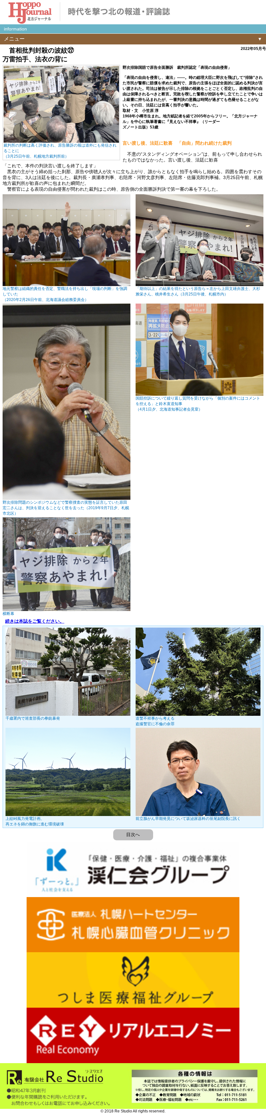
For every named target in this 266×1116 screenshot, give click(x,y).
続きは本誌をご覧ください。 (34, 621)
